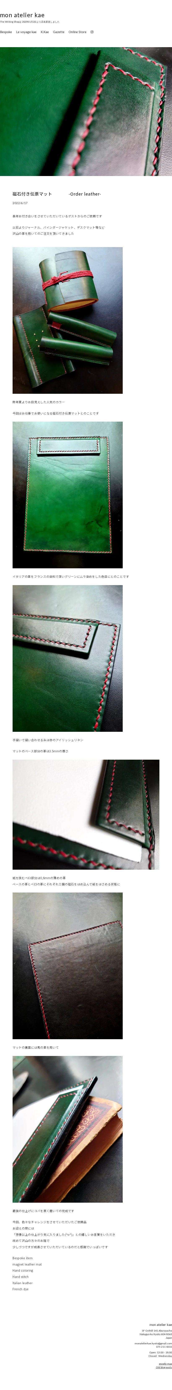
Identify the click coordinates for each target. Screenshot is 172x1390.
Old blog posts (164, 1367)
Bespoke (6, 32)
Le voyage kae (26, 32)
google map (165, 1363)
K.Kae (45, 32)
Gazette (58, 32)
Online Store (77, 32)
